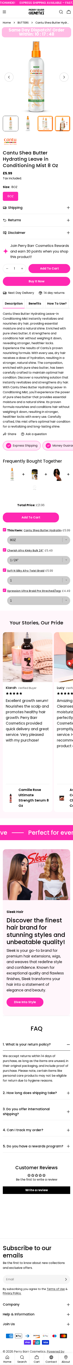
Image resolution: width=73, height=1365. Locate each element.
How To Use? (57, 303)
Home (7, 23)
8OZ (10, 196)
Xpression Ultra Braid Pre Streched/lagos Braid (39, 591)
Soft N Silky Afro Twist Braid (25, 571)
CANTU (8, 139)
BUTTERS (23, 23)
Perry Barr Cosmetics (29, 1351)
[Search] (61, 12)
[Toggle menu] (4, 12)
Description (14, 303)
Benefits (35, 303)
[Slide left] (8, 77)
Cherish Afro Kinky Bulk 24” (25, 550)
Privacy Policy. (12, 1293)
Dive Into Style (25, 1002)
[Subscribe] (66, 1279)
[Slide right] (64, 77)
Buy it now (37, 281)
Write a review (36, 1190)
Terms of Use (56, 1289)
